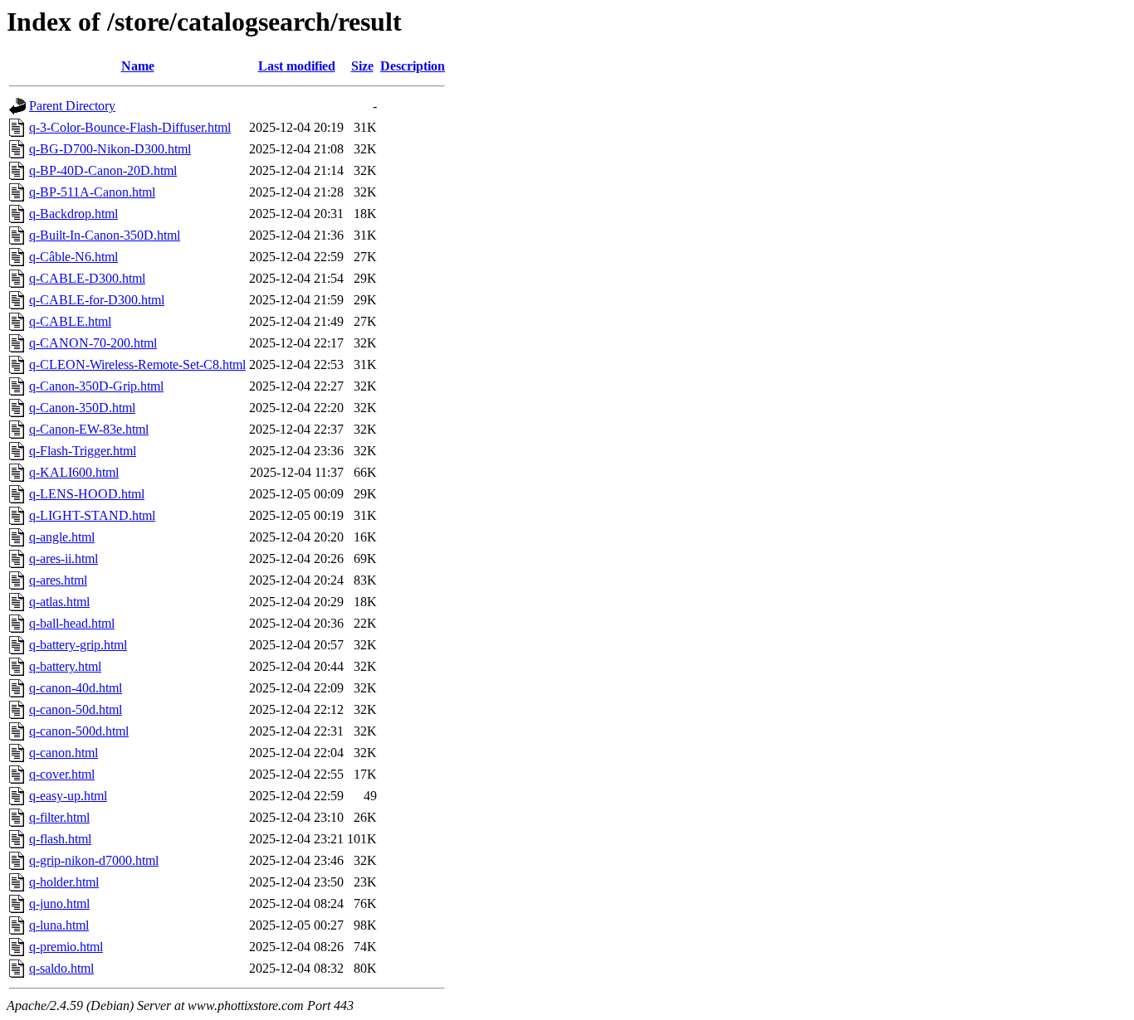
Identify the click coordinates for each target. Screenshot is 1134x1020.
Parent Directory (72, 106)
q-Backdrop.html (73, 213)
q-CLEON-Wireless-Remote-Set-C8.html (137, 364)
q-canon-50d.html (75, 709)
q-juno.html (59, 903)
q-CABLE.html (70, 321)
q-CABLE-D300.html (87, 278)
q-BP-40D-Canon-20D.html (103, 170)
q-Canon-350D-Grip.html (96, 386)
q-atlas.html (59, 602)
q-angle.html (62, 537)
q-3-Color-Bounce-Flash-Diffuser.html (130, 127)
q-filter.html (59, 817)
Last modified (296, 66)
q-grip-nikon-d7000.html (94, 860)
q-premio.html (66, 947)
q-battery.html (65, 666)
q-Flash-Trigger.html (82, 451)
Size (362, 66)
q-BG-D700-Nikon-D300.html (110, 149)
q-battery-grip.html (78, 645)
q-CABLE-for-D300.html (96, 300)
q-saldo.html (61, 968)
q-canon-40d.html (75, 688)
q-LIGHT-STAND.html (92, 515)
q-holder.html (64, 882)
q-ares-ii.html (63, 558)
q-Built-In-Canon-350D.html (104, 235)
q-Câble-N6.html (73, 257)
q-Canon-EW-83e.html (89, 429)
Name (137, 66)
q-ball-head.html (72, 623)
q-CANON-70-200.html (93, 343)
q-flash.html (60, 839)
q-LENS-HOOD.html (86, 494)
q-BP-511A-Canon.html (92, 192)
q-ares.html (58, 580)
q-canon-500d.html (79, 731)
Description (412, 66)
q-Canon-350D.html (82, 408)
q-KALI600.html (74, 472)
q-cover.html (62, 774)
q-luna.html (59, 925)
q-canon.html (63, 753)
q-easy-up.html (68, 796)
